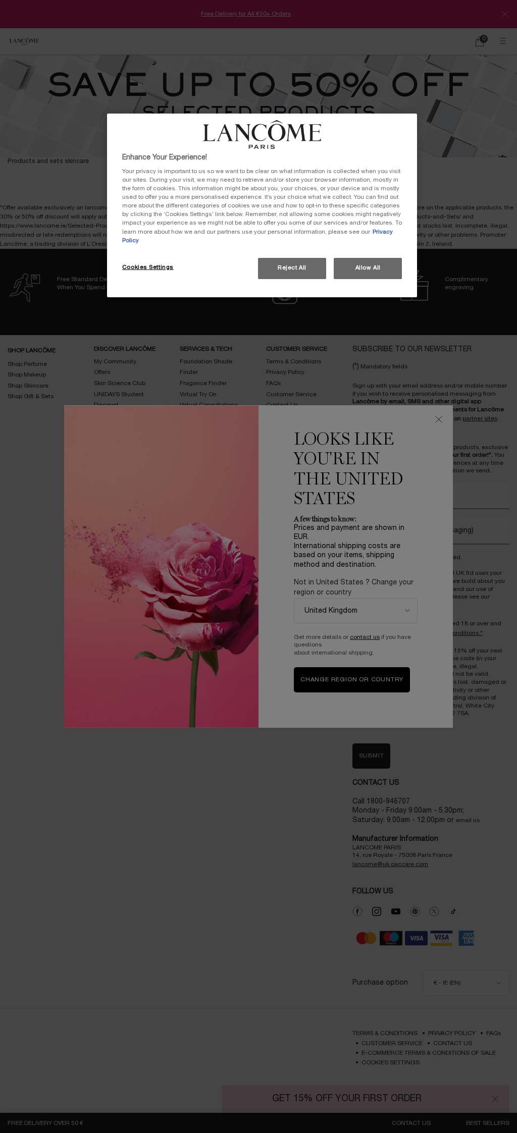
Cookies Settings (148, 267)
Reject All (292, 268)
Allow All (368, 268)
